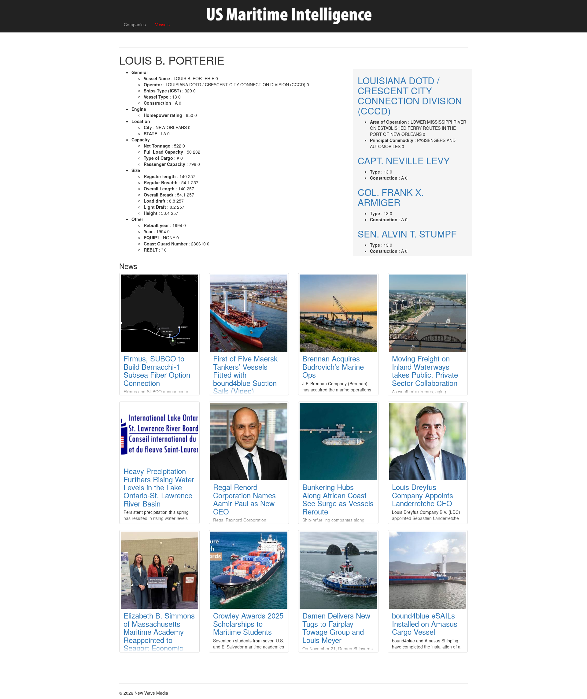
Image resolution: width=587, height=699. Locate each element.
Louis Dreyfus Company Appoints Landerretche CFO (422, 494)
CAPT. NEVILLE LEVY (404, 160)
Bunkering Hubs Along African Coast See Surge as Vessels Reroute (338, 498)
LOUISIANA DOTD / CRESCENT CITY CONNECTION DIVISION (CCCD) (410, 95)
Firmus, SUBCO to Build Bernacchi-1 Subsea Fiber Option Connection (157, 370)
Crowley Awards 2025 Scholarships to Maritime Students (248, 623)
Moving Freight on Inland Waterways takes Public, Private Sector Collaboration (425, 370)
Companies (135, 24)
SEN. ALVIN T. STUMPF (407, 233)
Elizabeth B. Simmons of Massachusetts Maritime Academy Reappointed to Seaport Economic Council (159, 635)
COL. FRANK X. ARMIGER (391, 197)
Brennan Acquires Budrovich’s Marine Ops (333, 366)
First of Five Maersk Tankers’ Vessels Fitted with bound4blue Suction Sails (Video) (245, 374)
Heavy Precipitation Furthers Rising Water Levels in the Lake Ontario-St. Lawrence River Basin (159, 487)
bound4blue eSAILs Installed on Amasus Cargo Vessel (424, 623)
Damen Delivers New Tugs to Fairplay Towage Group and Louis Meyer (336, 627)
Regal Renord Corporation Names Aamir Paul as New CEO (244, 498)
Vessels (162, 24)
